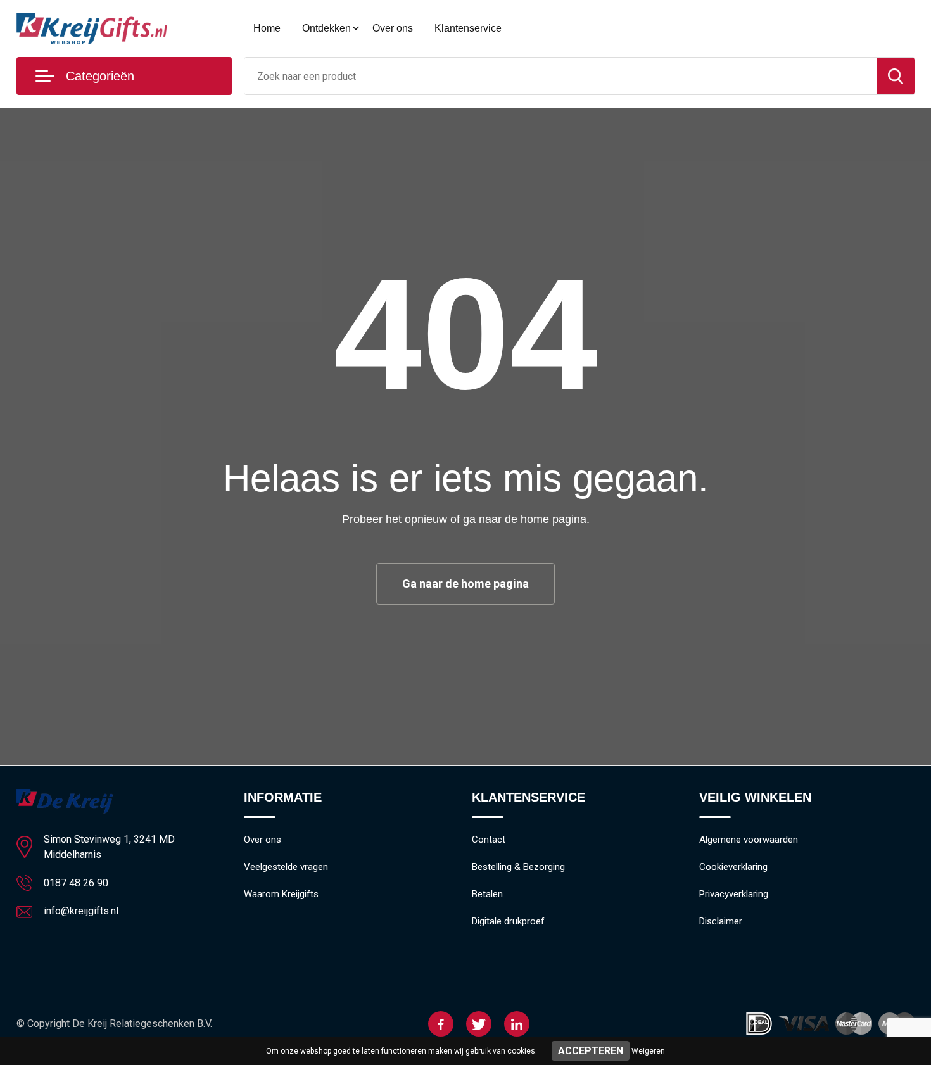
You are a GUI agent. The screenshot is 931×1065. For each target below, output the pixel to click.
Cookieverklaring (733, 867)
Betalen (487, 894)
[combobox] (560, 76)
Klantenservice (468, 28)
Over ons (392, 28)
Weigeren (648, 1051)
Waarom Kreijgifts (281, 894)
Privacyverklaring (733, 894)
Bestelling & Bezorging (518, 867)
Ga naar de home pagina (465, 583)
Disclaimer (720, 921)
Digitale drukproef (508, 921)
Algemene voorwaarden (748, 839)
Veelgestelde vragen (286, 867)
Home (267, 28)
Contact (488, 839)
